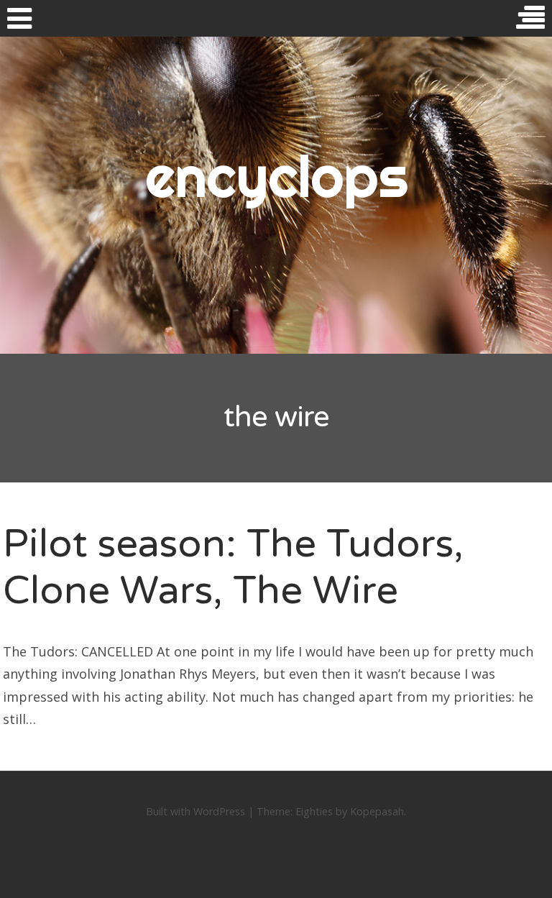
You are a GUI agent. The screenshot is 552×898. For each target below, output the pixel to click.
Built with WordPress (195, 811)
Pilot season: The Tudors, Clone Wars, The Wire (233, 567)
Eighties (314, 811)
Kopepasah (377, 811)
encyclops (276, 176)
